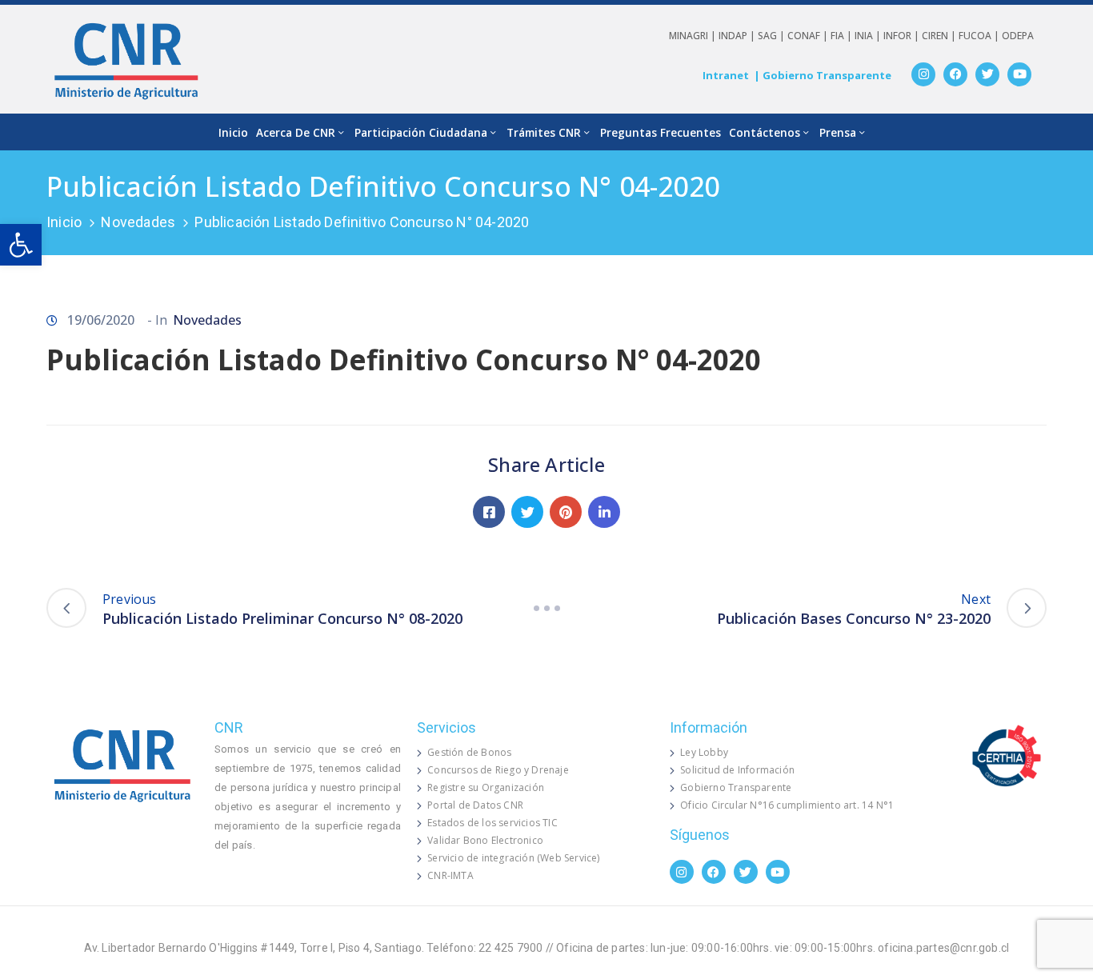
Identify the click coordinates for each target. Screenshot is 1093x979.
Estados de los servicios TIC (492, 822)
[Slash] (546, 608)
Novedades (138, 222)
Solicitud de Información (737, 770)
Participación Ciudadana (420, 132)
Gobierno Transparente (735, 787)
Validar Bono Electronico (485, 840)
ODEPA (1018, 35)
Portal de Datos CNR (475, 805)
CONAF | (809, 35)
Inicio (233, 132)
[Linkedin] (604, 512)
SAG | (772, 35)
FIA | (843, 35)
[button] (21, 245)
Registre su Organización (485, 787)
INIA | (869, 35)
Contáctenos (764, 132)
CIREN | (940, 35)
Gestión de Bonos (469, 752)
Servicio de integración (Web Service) (513, 858)
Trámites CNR (543, 132)
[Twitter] (987, 74)
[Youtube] (1019, 74)
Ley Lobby (704, 752)
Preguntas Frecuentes (660, 132)
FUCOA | (980, 35)
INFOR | (902, 35)
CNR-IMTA (450, 875)
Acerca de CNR (295, 132)
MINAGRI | (694, 35)
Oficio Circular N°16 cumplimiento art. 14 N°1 (787, 805)
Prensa (837, 132)
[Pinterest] (566, 512)
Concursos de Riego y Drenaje (498, 770)
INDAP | (738, 35)
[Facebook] (955, 74)
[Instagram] (923, 74)
